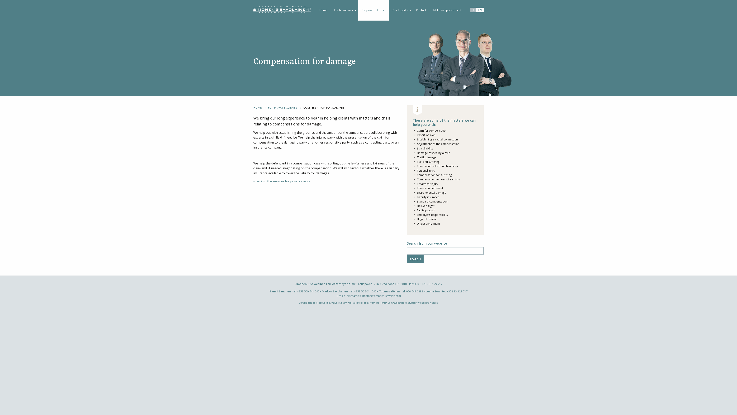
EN (480, 10)
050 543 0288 (414, 291)
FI (473, 10)
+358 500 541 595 (308, 291)
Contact (421, 10)
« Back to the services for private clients (281, 181)
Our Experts (400, 10)
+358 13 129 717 (457, 291)
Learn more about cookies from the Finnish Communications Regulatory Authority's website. (389, 302)
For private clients (372, 10)
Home (323, 10)
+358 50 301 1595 (365, 291)
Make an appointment (447, 10)
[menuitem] (323, 10)
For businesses (343, 10)
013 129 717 (434, 284)
